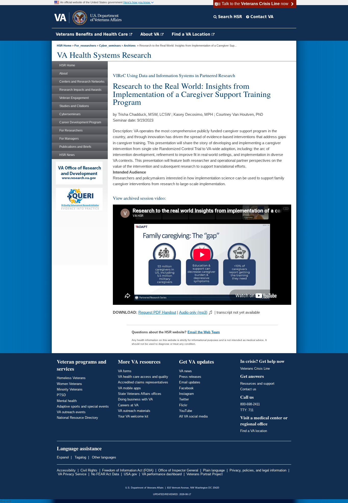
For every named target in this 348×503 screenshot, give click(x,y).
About (63, 73)
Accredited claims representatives (143, 382)
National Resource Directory (77, 418)
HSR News (67, 155)
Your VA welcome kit (133, 416)
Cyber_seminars (110, 45)
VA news (185, 371)
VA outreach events (71, 412)
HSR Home (64, 45)
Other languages (103, 457)
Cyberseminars (70, 114)
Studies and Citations (74, 106)
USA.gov (130, 474)
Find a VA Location (191, 34)
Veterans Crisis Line (255, 368)
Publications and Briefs (75, 147)
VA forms (124, 371)
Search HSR (229, 16)
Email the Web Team (204, 332)
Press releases (190, 377)
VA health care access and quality (143, 377)
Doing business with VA (135, 399)
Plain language (214, 470)
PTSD (61, 395)
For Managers (69, 138)
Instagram (186, 394)
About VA (150, 34)
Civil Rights (89, 470)
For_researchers (85, 45)
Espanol (63, 457)
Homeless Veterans (71, 378)
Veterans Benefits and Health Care (92, 34)
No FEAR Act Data (105, 474)
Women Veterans (69, 384)
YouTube (185, 411)
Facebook (186, 388)
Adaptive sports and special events (83, 406)
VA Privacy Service (72, 474)
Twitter (184, 399)
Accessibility (66, 470)
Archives (130, 45)
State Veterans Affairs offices (139, 394)
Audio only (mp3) (193, 312)
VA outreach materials (134, 411)
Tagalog (80, 457)
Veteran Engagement (74, 98)
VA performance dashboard (162, 474)
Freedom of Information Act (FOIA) (127, 470)
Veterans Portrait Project (204, 474)
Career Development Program (80, 122)
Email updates (189, 382)
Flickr (183, 405)
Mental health (67, 401)
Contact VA (261, 16)
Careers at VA (128, 405)
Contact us (248, 389)
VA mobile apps (129, 388)
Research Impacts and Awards (80, 90)
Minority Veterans (70, 389)
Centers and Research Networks (81, 81)
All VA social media (193, 416)
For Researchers (71, 130)
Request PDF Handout (157, 312)
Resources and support (257, 383)
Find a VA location (253, 431)
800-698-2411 (250, 404)
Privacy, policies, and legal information (258, 470)
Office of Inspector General (178, 470)
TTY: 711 (246, 410)
